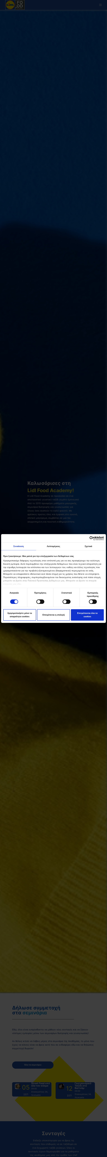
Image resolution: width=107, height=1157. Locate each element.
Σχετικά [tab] (88, 546)
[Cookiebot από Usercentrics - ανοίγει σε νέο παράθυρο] (91, 538)
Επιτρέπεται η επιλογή (53, 615)
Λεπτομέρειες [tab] (53, 546)
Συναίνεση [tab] (18, 546)
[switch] (40, 601)
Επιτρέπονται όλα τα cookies (87, 615)
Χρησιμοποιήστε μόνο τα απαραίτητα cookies (19, 615)
